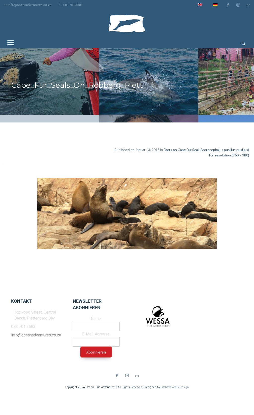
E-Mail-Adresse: (96, 334)
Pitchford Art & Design (175, 387)
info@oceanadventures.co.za (29, 5)
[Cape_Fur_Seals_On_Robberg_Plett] (127, 214)
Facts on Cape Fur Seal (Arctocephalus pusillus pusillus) (206, 150)
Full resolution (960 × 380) (229, 155)
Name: (96, 318)
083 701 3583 (73, 5)
